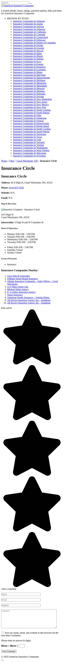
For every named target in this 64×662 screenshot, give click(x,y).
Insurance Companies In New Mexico (31, 104)
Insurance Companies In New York (29, 107)
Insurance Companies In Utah (27, 139)
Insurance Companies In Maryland (29, 75)
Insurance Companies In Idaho (27, 53)
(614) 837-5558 (16, 187)
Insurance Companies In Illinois (28, 56)
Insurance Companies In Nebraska (29, 94)
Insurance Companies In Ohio (27, 115)
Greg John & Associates (18, 276)
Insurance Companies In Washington (30, 147)
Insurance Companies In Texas (27, 137)
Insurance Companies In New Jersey (30, 102)
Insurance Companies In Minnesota (29, 83)
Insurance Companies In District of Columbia (34, 42)
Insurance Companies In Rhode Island (31, 126)
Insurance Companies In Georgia (28, 48)
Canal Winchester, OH (27, 161)
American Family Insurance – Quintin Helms (28, 297)
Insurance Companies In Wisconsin (29, 153)
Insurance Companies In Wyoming (29, 156)
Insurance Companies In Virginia (28, 145)
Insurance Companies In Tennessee (29, 134)
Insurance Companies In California (29, 32)
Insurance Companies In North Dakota (31, 112)
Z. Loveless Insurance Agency (21, 292)
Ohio (11, 161)
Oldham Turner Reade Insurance (22, 278)
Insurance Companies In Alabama (29, 21)
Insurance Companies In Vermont (29, 142)
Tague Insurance (15, 295)
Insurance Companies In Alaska (28, 24)
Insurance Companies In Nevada (28, 96)
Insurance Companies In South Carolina (32, 129)
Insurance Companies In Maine (27, 72)
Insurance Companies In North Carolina (32, 110)
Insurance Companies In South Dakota (31, 131)
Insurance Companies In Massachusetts (31, 77)
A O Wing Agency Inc (17, 286)
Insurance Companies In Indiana (28, 59)
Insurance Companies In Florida (28, 45)
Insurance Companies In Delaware (29, 40)
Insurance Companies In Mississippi (30, 86)
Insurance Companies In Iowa (27, 61)
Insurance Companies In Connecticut (30, 37)
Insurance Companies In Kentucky (29, 67)
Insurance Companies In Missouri (29, 88)
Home (4, 161)
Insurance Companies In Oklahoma (29, 118)
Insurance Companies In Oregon (28, 121)
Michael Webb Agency (18, 289)
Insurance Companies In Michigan (29, 80)
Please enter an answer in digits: (16, 640)
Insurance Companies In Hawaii (28, 51)
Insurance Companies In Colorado (29, 34)
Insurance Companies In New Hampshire (32, 99)
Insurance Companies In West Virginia (31, 150)
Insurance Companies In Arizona (28, 26)
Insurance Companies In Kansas (28, 64)
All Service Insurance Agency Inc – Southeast (28, 300)
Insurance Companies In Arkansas (29, 29)
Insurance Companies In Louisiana (29, 69)
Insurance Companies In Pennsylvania (31, 123)
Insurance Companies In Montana (29, 91)
